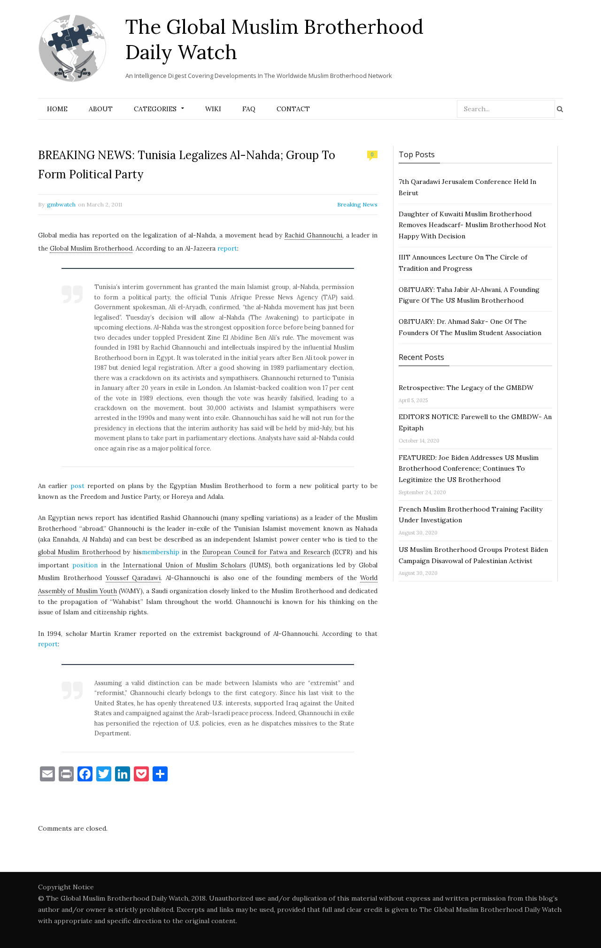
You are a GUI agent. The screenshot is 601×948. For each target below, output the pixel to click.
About (101, 109)
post (77, 486)
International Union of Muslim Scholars (184, 565)
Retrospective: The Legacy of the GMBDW (466, 387)
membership (160, 552)
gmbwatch (61, 204)
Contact (293, 109)
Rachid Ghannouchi (313, 235)
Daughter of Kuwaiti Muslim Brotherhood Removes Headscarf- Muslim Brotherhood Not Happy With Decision (472, 225)
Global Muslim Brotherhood (91, 248)
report (227, 248)
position (85, 565)
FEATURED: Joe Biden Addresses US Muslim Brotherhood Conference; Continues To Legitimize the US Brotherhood (469, 468)
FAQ (248, 109)
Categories (155, 109)
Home (57, 109)
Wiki (213, 109)
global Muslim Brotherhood (79, 552)
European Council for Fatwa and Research (266, 552)
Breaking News (357, 204)
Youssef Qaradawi (133, 578)
